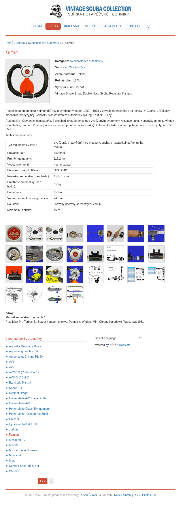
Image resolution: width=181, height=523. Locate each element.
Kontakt (133, 26)
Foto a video (111, 26)
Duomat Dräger (18, 393)
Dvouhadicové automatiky (44, 42)
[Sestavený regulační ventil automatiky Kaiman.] (156, 233)
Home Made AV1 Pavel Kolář (27, 398)
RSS (137, 495)
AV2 (11, 367)
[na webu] (147, 26)
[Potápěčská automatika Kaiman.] (28, 81)
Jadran (13, 429)
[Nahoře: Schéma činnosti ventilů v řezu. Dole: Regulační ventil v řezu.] (95, 274)
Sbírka (53, 26)
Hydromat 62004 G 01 (23, 424)
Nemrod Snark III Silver (24, 465)
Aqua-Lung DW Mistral (23, 351)
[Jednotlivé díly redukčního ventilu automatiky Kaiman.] (74, 233)
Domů (37, 26)
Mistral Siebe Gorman (23, 450)
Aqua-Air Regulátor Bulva (25, 346)
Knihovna (71, 26)
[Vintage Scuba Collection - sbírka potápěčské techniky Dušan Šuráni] (90, 11)
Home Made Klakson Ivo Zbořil (29, 413)
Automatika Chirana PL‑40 (26, 356)
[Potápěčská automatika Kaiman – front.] (34, 274)
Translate (124, 345)
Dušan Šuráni (88, 495)
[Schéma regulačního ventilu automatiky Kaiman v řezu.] (34, 294)
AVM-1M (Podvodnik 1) (24, 372)
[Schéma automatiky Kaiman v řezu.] (14, 294)
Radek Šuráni (122, 495)
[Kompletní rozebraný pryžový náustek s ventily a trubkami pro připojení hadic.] (95, 253)
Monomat (15, 455)
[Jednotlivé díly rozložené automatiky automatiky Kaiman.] (34, 233)
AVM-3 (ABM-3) (19, 377)
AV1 (11, 361)
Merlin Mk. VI (17, 440)
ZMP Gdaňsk (76, 67)
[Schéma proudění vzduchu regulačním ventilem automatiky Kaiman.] (74, 294)
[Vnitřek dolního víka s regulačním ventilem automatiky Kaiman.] (14, 253)
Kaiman (14, 434)
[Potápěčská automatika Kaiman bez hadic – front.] (74, 253)
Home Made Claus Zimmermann (29, 408)
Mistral (13, 445)
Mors (12, 460)
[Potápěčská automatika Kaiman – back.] (54, 274)
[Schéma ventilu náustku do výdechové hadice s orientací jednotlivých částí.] (115, 253)
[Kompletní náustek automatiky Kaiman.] (156, 253)
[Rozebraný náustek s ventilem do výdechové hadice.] (135, 253)
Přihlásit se (149, 495)
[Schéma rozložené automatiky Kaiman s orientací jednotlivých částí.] (115, 274)
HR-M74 (14, 419)
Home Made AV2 (19, 403)
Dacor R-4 (15, 388)
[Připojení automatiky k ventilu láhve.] (74, 274)
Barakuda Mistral (20, 382)
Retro (90, 26)
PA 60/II (14, 471)
